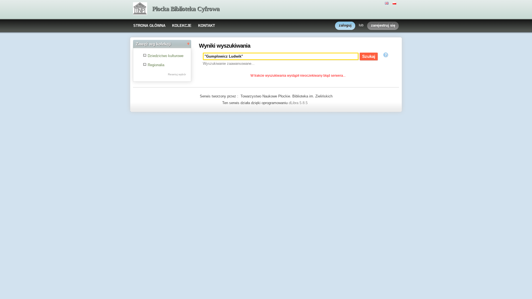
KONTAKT (206, 26)
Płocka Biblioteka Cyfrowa (185, 8)
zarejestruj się (383, 25)
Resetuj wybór (177, 74)
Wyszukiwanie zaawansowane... (229, 63)
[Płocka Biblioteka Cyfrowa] (140, 9)
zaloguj (345, 25)
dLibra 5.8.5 (299, 103)
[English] (387, 3)
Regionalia (156, 65)
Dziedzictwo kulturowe (165, 56)
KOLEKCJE (181, 26)
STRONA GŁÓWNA (149, 26)
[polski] (395, 3)
